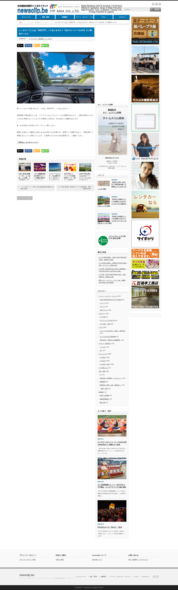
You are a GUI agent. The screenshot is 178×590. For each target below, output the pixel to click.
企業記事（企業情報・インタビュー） (111, 378)
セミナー (102, 306)
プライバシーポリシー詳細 (27, 559)
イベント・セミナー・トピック (84, 17)
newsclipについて (97, 559)
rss (153, 4)
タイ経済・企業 (104, 364)
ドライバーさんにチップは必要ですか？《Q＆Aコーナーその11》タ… (55, 177)
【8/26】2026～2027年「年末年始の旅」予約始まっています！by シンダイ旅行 (112, 185)
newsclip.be (26, 575)
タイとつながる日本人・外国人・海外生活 (112, 331)
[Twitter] (154, 576)
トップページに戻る (25, 198)
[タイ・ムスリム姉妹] (113, 154)
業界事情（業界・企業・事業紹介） (110, 385)
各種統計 (65, 17)
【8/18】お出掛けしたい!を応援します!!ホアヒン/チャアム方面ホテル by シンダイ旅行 (112, 202)
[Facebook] (157, 576)
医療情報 (102, 381)
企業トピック (104, 310)
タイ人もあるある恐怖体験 (108, 336)
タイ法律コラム (103, 368)
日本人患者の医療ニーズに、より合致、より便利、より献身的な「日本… (24, 178)
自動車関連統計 (104, 399)
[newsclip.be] (32, 13)
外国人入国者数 (104, 395)
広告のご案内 (60, 559)
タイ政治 (102, 357)
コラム (103, 17)
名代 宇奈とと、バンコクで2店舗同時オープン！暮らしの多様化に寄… (70, 178)
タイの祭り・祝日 (105, 324)
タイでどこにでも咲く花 (107, 320)
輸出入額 (102, 402)
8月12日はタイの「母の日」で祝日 (110, 527)
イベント (102, 303)
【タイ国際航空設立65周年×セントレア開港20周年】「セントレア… (40, 177)
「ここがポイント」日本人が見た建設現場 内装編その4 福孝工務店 (37, 187)
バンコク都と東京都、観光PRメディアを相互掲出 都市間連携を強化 (74, 187)
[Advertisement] (112, 63)
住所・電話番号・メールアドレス (138, 559)
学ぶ (101, 350)
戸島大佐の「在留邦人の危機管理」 (110, 340)
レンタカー (48, 39)
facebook (159, 4)
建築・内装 (104, 388)
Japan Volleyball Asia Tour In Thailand (111, 299)
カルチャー (122, 17)
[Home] (20, 22)
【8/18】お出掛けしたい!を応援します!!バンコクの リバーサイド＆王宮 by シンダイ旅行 (112, 220)
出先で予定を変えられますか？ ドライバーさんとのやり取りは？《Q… (85, 178)
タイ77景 (102, 317)
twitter (156, 4)
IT (100, 374)
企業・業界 (45, 17)
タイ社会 (102, 361)
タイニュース (26, 17)
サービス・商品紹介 (37, 39)
